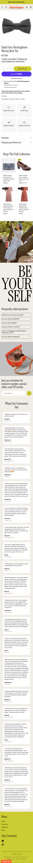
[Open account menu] (27, 7)
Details (5, 137)
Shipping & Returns (11, 142)
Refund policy (7, 857)
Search (3, 821)
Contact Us (4, 824)
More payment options (16, 78)
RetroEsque (18, 854)
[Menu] (2, 7)
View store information (10, 87)
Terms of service (24, 857)
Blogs (3, 830)
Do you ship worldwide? (10, 319)
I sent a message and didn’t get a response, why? (13, 332)
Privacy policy (15, 857)
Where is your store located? (12, 315)
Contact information (21, 859)
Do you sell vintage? (9, 323)
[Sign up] (29, 393)
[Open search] (6, 7)
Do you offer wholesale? (10, 337)
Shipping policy (11, 859)
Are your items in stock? (10, 327)
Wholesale (4, 827)
